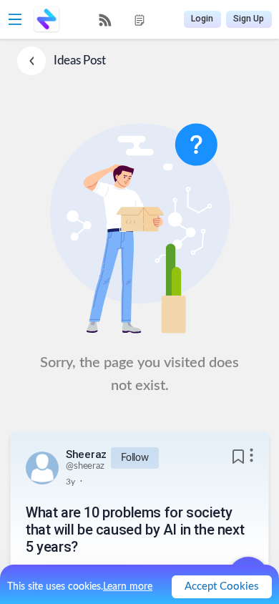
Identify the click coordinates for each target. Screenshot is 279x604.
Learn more (127, 587)
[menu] (122, 20)
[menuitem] (105, 20)
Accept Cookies (222, 586)
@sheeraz (85, 466)
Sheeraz (86, 454)
